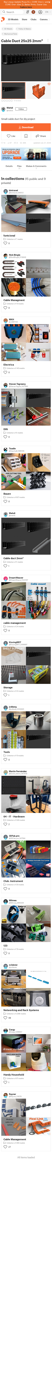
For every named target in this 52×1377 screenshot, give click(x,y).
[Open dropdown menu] (48, 40)
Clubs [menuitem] (33, 19)
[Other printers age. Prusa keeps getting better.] (26, 154)
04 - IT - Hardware (14, 816)
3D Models (8, 29)
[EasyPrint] (28, 11)
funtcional (9, 235)
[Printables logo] (3, 19)
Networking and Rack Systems (21, 1010)
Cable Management (14, 1139)
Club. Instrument (13, 881)
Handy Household (13, 1074)
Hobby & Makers (24, 29)
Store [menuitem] (24, 19)
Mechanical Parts (10, 34)
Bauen (7, 493)
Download (27, 127)
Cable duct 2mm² (13, 558)
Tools (6, 752)
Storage (8, 687)
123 (5, 945)
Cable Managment (14, 300)
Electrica (8, 364)
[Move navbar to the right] (49, 19)
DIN (5, 429)
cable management (14, 623)
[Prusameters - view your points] (33, 12)
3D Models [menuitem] (13, 19)
